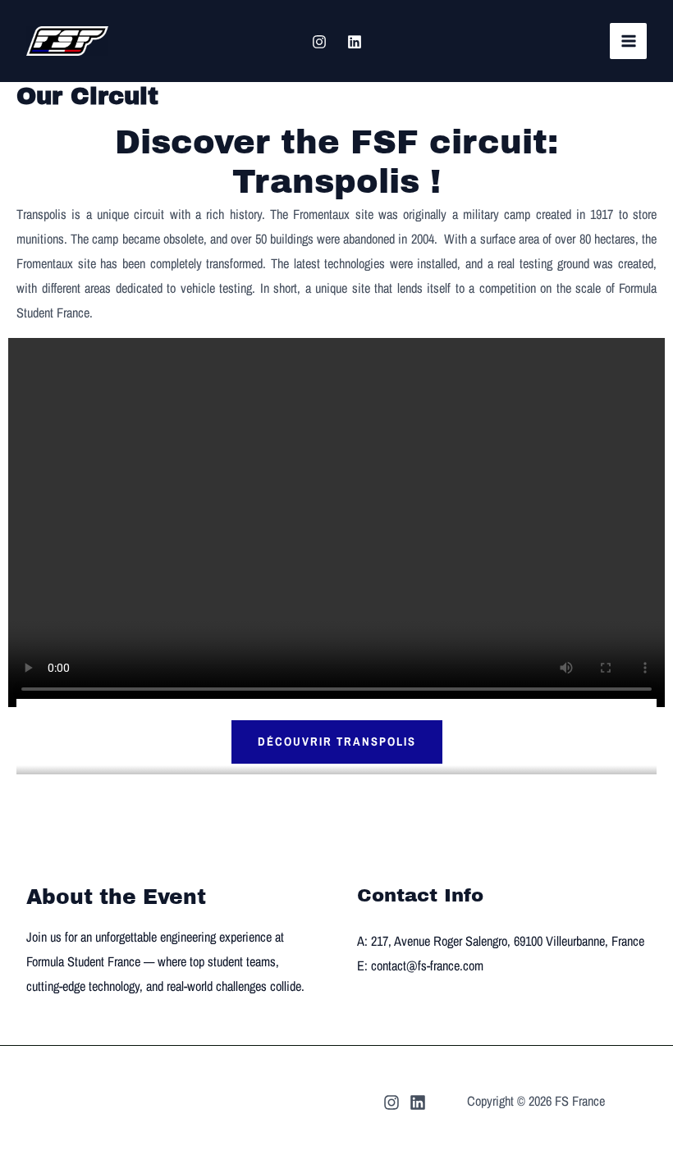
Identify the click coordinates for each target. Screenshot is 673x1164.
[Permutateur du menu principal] (628, 41)
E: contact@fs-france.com (420, 965)
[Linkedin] (354, 41)
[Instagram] (319, 41)
